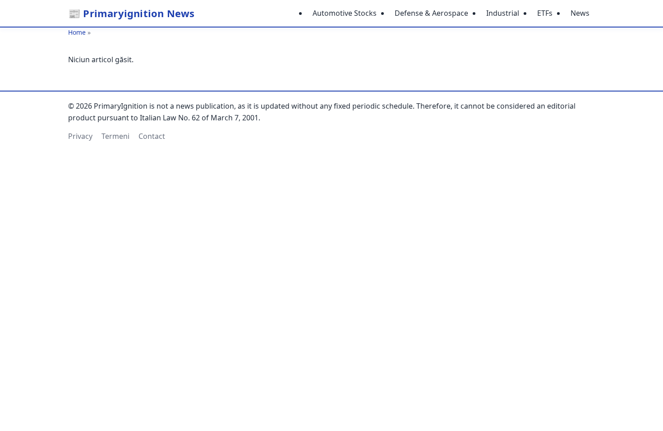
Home (77, 32)
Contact (151, 136)
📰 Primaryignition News (131, 13)
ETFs (544, 13)
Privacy (80, 136)
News (580, 13)
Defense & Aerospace (431, 13)
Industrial (502, 13)
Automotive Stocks (345, 13)
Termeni (115, 136)
